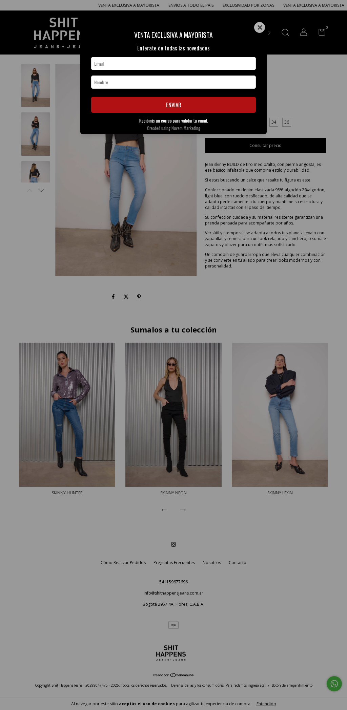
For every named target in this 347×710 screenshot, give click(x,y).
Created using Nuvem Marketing (173, 128)
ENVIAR (173, 105)
